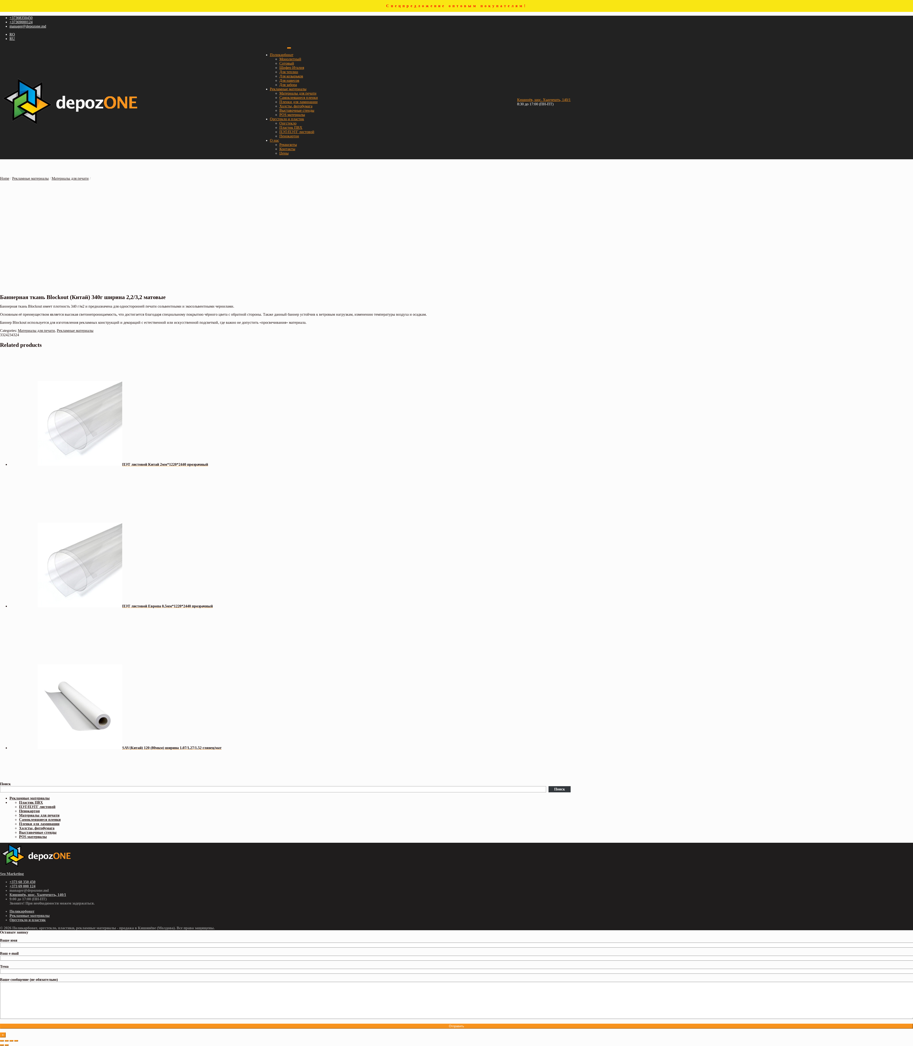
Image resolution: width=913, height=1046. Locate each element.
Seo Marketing (12, 874)
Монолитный (290, 59)
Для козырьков (291, 76)
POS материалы (292, 115)
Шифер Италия (291, 68)
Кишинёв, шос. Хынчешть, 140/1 (544, 100)
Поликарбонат (281, 55)
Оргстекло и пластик (287, 119)
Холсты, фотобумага (295, 106)
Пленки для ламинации (298, 102)
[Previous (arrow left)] (2, 1045)
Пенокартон (289, 136)
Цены (284, 153)
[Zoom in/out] (16, 1040)
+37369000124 (21, 22)
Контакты (287, 149)
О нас (274, 140)
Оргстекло (287, 123)
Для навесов (289, 80)
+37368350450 (21, 18)
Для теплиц (288, 72)
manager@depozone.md (28, 26)
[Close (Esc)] (2, 1040)
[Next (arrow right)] (7, 1045)
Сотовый (286, 63)
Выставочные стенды (296, 110)
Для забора (288, 85)
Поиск (5, 784)
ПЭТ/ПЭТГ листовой (296, 132)
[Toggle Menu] (289, 48)
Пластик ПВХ (290, 128)
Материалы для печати (297, 93)
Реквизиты (288, 145)
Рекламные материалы (288, 89)
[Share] (7, 1040)
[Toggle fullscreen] (11, 1040)
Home (4, 178)
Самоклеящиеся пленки (298, 98)
